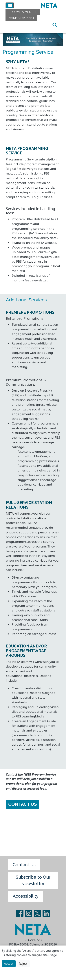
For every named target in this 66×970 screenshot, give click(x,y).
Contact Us (22, 804)
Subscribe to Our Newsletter (33, 880)
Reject (23, 964)
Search (56, 25)
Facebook (19, 913)
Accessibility (25, 896)
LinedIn (46, 913)
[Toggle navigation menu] (10, 5)
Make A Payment (21, 18)
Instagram (28, 913)
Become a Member (22, 12)
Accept (8, 964)
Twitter (37, 913)
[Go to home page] (48, 5)
